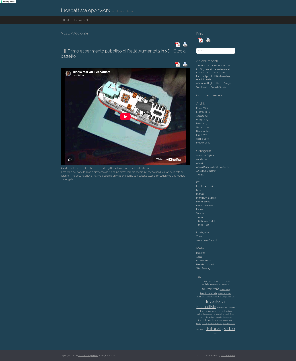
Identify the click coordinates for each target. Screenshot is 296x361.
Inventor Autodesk (204, 186)
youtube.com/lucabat (206, 240)
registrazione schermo (225, 320)
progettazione (221, 317)
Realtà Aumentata (204, 205)
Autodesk (210, 288)
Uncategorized (203, 232)
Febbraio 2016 (203, 112)
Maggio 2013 (202, 119)
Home (66, 20)
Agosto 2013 (202, 116)
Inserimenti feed (203, 260)
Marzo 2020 (202, 108)
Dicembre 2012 (203, 131)
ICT (197, 182)
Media (227, 314)
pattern (212, 317)
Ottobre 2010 (202, 139)
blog (228, 290)
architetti (226, 281)
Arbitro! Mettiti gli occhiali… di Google (213, 83)
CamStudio (226, 293)
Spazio (199, 329)
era (216, 297)
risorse (198, 324)
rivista (205, 323)
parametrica (204, 317)
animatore (208, 281)
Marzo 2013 (202, 123)
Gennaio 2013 (202, 127)
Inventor (213, 301)
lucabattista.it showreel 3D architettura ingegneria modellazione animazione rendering (216, 311)
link (223, 302)
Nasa (232, 314)
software (231, 324)
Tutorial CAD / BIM (205, 221)
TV (197, 228)
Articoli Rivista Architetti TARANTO (212, 167)
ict (233, 297)
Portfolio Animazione (206, 198)
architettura (208, 284)
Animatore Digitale (205, 155)
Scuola (219, 324)
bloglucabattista (208, 293)
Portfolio (200, 194)
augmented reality (221, 284)
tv (222, 329)
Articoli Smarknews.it (206, 171)
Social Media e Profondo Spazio (211, 87)
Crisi (198, 178)
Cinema (200, 174)
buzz (220, 293)
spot (204, 329)
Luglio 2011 (201, 135)
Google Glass (226, 297)
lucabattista (206, 307)
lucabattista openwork (85, 10)
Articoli (199, 163)
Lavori (199, 190)
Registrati (200, 253)
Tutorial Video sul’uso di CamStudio (213, 65)
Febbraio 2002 (203, 142)
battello (223, 290)
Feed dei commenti (205, 264)
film (219, 297)
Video (199, 236)
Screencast (212, 324)
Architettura (201, 159)
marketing (220, 314)
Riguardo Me (81, 20)
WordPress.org (203, 268)
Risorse (199, 209)
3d (202, 281)
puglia (229, 317)
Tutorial (199, 217)
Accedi (199, 257)
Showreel (200, 213)
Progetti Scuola (203, 201)
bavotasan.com (228, 355)
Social (225, 324)
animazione (217, 281)
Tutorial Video (202, 225)
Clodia (208, 297)
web (215, 333)
